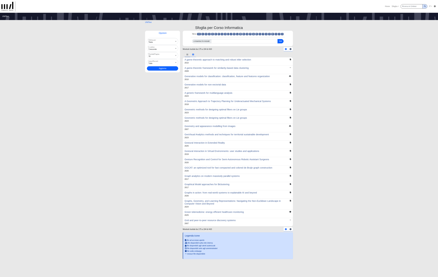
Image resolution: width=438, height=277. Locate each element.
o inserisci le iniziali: (202, 41)
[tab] (187, 54)
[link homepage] (8, 6)
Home (387, 6)
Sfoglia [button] (394, 6)
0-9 (199, 34)
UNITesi (148, 22)
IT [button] (430, 6)
